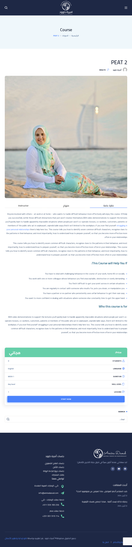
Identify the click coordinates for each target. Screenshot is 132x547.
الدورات (65, 35)
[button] (6, 8)
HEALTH (102, 69)
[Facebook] (125, 469)
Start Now (66, 399)
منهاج (66, 206)
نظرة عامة (108, 206)
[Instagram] (113, 469)
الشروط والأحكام (120, 542)
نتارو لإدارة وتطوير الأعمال (16, 538)
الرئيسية (75, 35)
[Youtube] (119, 469)
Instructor (23, 206)
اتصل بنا (105, 542)
